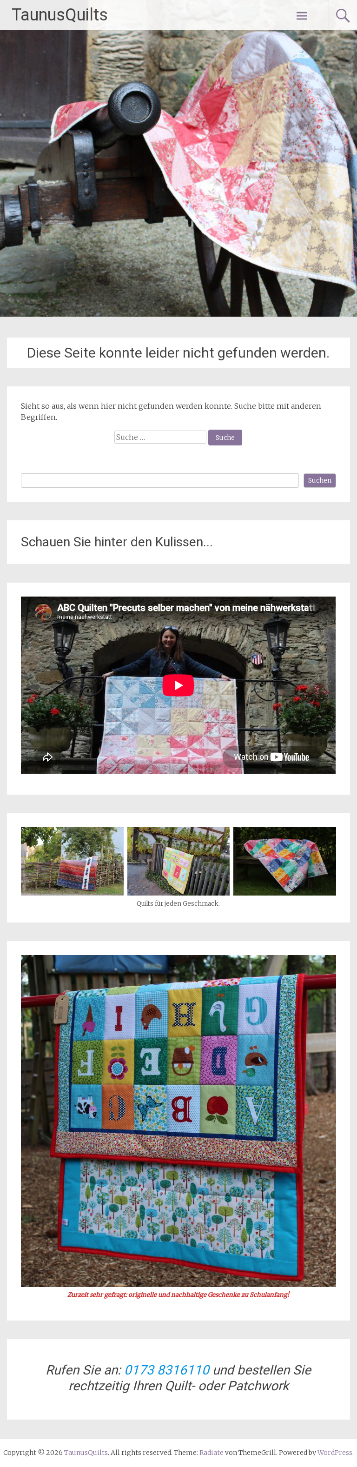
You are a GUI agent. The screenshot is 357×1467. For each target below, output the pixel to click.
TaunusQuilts (60, 15)
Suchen (319, 480)
